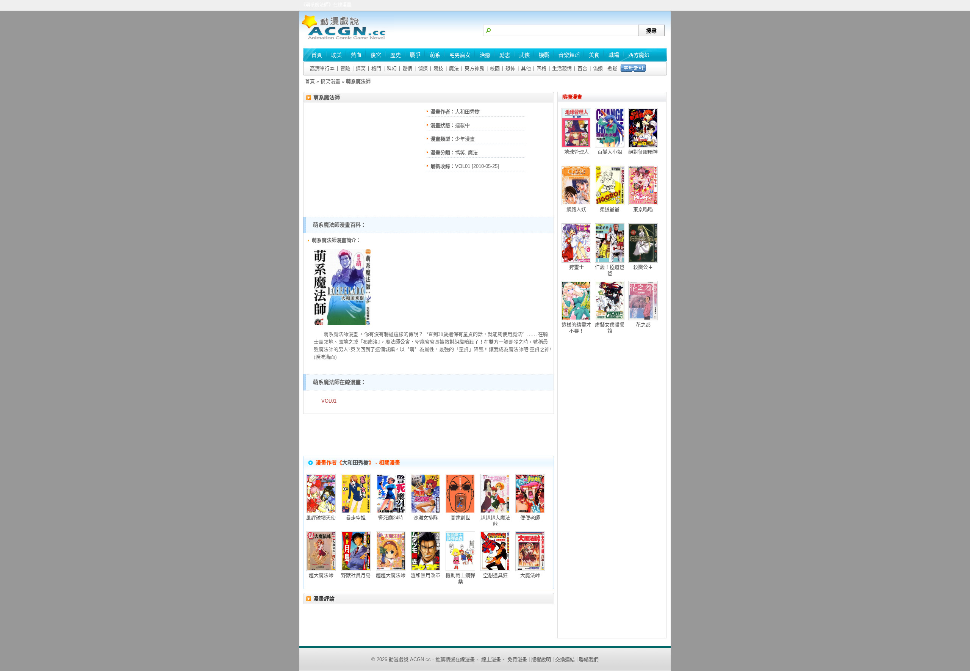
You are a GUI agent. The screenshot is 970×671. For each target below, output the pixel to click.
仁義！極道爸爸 (609, 270)
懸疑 (612, 68)
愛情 (407, 68)
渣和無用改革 (425, 575)
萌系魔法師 (326, 97)
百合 (582, 68)
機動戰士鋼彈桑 (460, 578)
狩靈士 (576, 267)
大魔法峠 (530, 575)
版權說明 (541, 659)
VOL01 (462, 166)
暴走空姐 (356, 517)
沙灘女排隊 (425, 517)
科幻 (392, 68)
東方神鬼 (474, 68)
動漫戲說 (398, 659)
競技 (438, 68)
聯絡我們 (589, 659)
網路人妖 (576, 209)
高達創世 (460, 517)
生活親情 (562, 68)
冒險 (345, 68)
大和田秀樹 (467, 111)
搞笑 (361, 68)
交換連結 (565, 659)
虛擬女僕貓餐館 (609, 328)
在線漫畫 (465, 659)
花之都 (643, 325)
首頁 (310, 81)
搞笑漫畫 (330, 81)
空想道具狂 (495, 575)
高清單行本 (322, 68)
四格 (541, 68)
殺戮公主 (643, 267)
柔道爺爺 (610, 209)
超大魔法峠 (321, 575)
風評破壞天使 (321, 517)
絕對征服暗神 (643, 152)
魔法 (454, 68)
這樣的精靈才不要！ (576, 328)
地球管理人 (576, 152)
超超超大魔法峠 (495, 521)
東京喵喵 (643, 209)
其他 (526, 68)
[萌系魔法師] (342, 323)
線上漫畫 (491, 659)
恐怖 (510, 68)
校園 (495, 68)
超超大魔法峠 (390, 575)
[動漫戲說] (346, 40)
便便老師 (530, 517)
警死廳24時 (390, 517)
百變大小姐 (610, 152)
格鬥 (376, 68)
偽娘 (598, 68)
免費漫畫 (517, 659)
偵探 (423, 68)
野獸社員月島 (356, 575)
